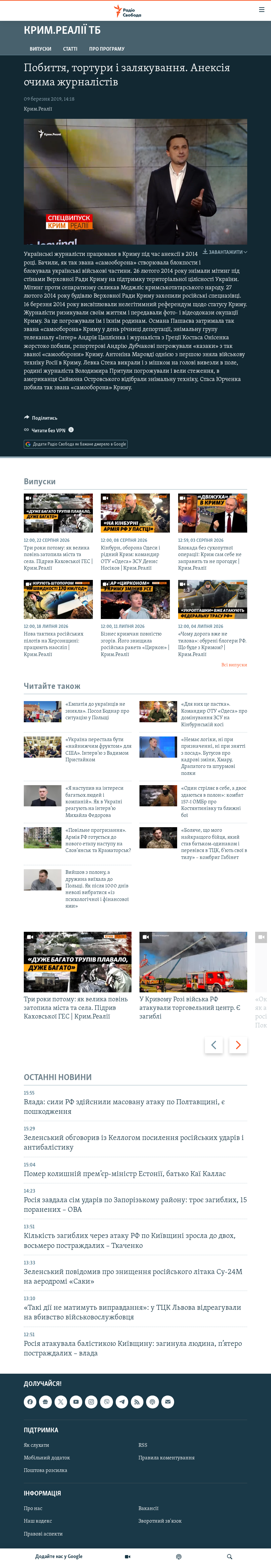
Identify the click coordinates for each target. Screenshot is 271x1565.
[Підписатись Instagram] (91, 1402)
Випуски (40, 49)
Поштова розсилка (45, 1470)
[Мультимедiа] (127, 1556)
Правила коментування (166, 1458)
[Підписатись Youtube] (76, 1402)
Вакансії (148, 1508)
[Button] (41, 419)
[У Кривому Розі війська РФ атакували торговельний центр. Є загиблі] (193, 962)
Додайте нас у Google (59, 1556)
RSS (142, 1445)
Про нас (33, 1508)
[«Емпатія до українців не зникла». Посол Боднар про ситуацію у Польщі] (42, 711)
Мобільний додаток (47, 1458)
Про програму (107, 49)
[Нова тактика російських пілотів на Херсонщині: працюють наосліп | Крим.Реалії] (58, 599)
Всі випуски (234, 665)
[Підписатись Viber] (106, 1402)
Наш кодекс (38, 1521)
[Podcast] (152, 1402)
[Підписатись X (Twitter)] (61, 1402)
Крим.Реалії (38, 109)
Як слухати (36, 1445)
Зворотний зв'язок (160, 1521)
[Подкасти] (179, 1556)
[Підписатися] (167, 1402)
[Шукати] (230, 1556)
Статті (70, 49)
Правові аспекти (43, 1534)
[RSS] (137, 1402)
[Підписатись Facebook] (30, 1402)
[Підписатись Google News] (45, 1402)
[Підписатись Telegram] (122, 1402)
